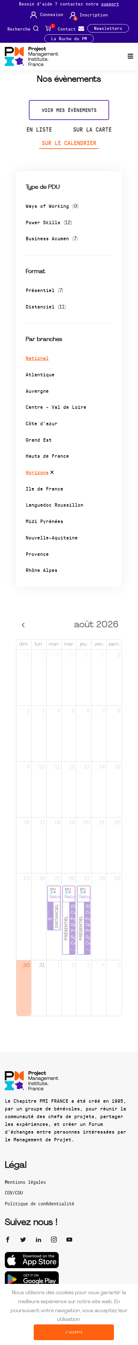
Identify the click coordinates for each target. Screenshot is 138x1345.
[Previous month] (23, 625)
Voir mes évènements (69, 109)
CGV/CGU (14, 1192)
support (110, 4)
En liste (39, 129)
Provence (37, 553)
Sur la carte (92, 129)
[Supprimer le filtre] (52, 473)
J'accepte (73, 1332)
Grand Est (39, 439)
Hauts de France (47, 455)
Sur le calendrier (69, 143)
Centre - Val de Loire (56, 406)
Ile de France (44, 488)
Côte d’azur (41, 423)
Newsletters (108, 28)
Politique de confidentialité (39, 1203)
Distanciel (46, 306)
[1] (48, 28)
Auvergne (37, 390)
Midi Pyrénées (44, 521)
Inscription (94, 15)
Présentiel (44, 290)
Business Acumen (52, 238)
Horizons (37, 472)
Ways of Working (52, 205)
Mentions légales (25, 1182)
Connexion (51, 14)
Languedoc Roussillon (54, 504)
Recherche (20, 28)
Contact (68, 28)
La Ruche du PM (69, 38)
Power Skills (49, 222)
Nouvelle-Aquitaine (52, 537)
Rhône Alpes (41, 570)
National (37, 358)
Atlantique (40, 374)
